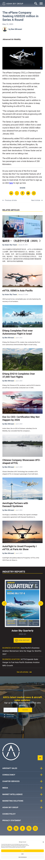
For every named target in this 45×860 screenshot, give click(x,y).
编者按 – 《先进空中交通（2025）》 (22, 240)
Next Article (35, 200)
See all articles (22, 672)
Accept (22, 850)
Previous (4, 603)
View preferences (22, 857)
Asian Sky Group (10, 807)
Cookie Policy (9, 814)
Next (40, 603)
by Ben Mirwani (15, 29)
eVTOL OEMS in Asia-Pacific (17, 290)
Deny (22, 854)
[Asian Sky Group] (12, 3)
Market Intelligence (12, 794)
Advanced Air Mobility (12, 39)
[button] (43, 842)
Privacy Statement (11, 820)
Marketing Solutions (12, 801)
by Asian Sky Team (9, 245)
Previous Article (11, 200)
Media (5, 788)
